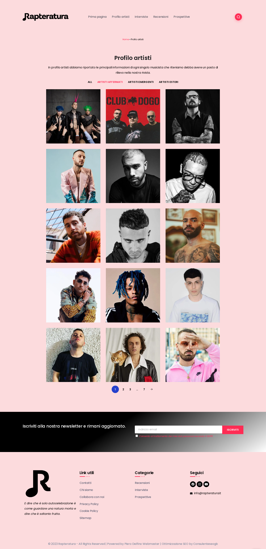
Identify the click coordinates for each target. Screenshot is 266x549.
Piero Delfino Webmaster (141, 544)
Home (126, 39)
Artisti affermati (110, 82)
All (90, 82)
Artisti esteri (168, 82)
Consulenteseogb (205, 544)
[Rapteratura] (45, 17)
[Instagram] (199, 484)
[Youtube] (206, 484)
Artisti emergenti (141, 82)
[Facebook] (193, 484)
